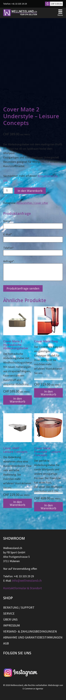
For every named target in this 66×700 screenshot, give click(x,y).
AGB (6, 643)
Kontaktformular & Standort (22, 588)
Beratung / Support (18, 607)
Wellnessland (16, 685)
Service (9, 613)
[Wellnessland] (20, 12)
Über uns (10, 619)
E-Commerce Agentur (33, 688)
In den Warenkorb (30, 191)
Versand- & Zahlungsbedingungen (30, 631)
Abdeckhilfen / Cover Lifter (32, 203)
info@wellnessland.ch (27, 580)
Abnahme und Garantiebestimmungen (32, 637)
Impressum (11, 625)
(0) (56, 3)
